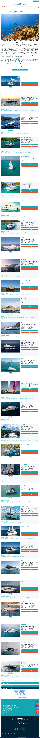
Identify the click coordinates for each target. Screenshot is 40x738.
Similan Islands (17, 60)
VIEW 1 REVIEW (10, 107)
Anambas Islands (26, 59)
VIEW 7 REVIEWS (10, 476)
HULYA (23, 200)
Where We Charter (7, 712)
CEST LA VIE (24, 221)
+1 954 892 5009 (22, 730)
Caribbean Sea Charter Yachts (9, 704)
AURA (22, 359)
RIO (22, 542)
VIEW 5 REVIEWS (10, 252)
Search (31, 6)
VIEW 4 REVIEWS (10, 673)
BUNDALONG (25, 526)
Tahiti (16, 61)
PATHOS (23, 260)
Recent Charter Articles (8, 708)
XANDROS (24, 465)
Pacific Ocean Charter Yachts (9, 706)
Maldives (18, 58)
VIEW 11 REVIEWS (10, 395)
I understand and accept (23, 737)
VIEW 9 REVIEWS (10, 498)
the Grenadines (15, 55)
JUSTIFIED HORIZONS (27, 444)
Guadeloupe (6, 55)
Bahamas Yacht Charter (8, 710)
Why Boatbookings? (8, 685)
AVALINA (23, 625)
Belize (27, 55)
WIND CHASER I (25, 156)
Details (30, 83)
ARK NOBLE (24, 402)
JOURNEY (23, 560)
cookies (19, 737)
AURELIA (23, 581)
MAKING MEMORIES (26, 183)
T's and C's (13, 733)
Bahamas (10, 56)
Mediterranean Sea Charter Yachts (10, 705)
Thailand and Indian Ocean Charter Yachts (11, 707)
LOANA (23, 238)
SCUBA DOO (24, 425)
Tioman (31, 59)
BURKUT (23, 341)
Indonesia (27, 60)
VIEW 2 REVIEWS (10, 87)
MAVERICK (24, 382)
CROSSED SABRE (25, 643)
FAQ (16, 733)
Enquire (36, 1)
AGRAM (23, 96)
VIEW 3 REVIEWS (10, 457)
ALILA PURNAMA (25, 280)
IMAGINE (23, 298)
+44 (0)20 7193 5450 (21, 728)
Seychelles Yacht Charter (8, 711)
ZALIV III (23, 322)
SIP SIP (23, 76)
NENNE (23, 485)
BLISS (22, 662)
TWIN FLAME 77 (25, 507)
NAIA (22, 602)
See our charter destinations (20, 69)
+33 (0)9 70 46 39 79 (22, 729)
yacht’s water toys (23, 47)
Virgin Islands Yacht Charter (8, 709)
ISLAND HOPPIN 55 (26, 137)
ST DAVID (23, 114)
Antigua (10, 55)
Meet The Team (7, 683)
